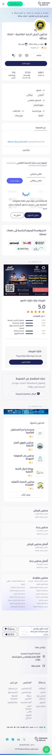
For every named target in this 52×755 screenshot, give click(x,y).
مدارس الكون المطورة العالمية (39, 587)
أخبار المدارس (26, 688)
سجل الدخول (32, 215)
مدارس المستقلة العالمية (40, 606)
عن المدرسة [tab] (41, 127)
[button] (3, 4)
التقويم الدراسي (28, 716)
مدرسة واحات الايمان (42, 593)
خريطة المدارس (28, 697)
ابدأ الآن (45, 634)
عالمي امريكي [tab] (36, 174)
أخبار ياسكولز (12, 692)
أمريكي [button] (41, 95)
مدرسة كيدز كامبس (19, 593)
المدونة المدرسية (13, 697)
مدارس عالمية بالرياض (41, 513)
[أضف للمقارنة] (13, 55)
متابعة (39, 55)
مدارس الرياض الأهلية (41, 517)
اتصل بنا (17, 215)
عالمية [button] (41, 115)
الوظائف (42, 688)
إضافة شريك (40, 706)
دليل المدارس (26, 692)
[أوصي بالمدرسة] (26, 55)
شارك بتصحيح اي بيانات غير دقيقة (17, 141)
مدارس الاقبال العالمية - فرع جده (38, 581)
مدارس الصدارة (43, 600)
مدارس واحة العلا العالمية (17, 597)
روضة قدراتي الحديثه (42, 597)
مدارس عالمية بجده (42, 530)
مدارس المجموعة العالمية (17, 590)
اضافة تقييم (26, 362)
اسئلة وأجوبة (12, 702)
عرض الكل (26, 495)
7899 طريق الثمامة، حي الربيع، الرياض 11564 (26, 658)
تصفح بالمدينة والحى (28, 709)
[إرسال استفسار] (20, 55)
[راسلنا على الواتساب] (46, 749)
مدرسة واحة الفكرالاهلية (18, 606)
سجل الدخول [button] (15, 4)
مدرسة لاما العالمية (42, 590)
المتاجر (42, 692)
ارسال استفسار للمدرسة (26, 394)
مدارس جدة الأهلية (42, 533)
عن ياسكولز (13, 688)
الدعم (32, 744)
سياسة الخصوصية (24, 744)
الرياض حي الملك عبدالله (36, 44)
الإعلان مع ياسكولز (41, 697)
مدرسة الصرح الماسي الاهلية (16, 600)
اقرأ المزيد (26, 150)
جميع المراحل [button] (38, 105)
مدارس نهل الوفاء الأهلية (17, 603)
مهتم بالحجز (26, 63)
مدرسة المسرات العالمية (18, 587)
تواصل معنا (35, 665)
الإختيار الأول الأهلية (42, 584)
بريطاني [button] (30, 95)
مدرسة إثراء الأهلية (42, 603)
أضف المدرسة (26, 702)
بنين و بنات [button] (19, 115)
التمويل (42, 702)
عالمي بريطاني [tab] (36, 180)
